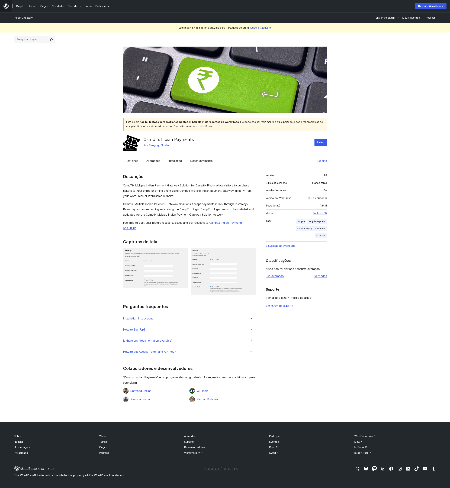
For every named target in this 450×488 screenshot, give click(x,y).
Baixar (321, 142)
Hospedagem (22, 447)
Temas (103, 441)
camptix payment (317, 221)
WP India (202, 391)
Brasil (51, 469)
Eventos (274, 441)
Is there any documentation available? (147, 340)
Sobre (17, 436)
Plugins (103, 447)
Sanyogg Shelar (159, 145)
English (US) (320, 213)
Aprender (189, 436)
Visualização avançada (280, 245)
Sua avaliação (275, 276)
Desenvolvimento (201, 161)
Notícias (18, 441)
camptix (301, 221)
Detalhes (132, 161)
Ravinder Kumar (140, 399)
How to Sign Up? (134, 329)
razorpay (321, 235)
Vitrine (103, 436)
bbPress (360, 447)
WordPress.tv (193, 452)
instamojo (320, 228)
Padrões (104, 452)
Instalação (175, 161)
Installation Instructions (138, 318)
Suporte (322, 161)
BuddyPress (362, 452)
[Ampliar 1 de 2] (183, 252)
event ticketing (305, 228)
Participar (274, 436)
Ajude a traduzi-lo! (261, 27)
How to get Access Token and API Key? (149, 351)
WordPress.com (365, 436)
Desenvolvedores (194, 447)
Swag (274, 452)
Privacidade (21, 452)
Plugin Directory (23, 17)
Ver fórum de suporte (279, 306)
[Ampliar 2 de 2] (251, 252)
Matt (358, 441)
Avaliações (153, 161)
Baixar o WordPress (430, 6)
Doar (273, 447)
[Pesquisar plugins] (51, 39)
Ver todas (320, 276)
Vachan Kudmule (207, 399)
